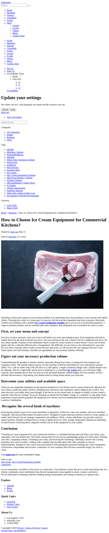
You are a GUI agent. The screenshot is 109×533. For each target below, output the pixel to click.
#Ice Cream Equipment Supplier (21, 175)
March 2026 (12, 208)
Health (10, 135)
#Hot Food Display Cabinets (20, 178)
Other (9, 140)
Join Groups (12, 507)
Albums (10, 485)
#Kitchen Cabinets (15, 152)
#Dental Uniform (14, 180)
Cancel (5, 110)
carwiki (4, 530)
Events (10, 491)
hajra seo (5, 112)
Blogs (3, 213)
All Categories (13, 132)
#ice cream (11, 172)
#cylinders (11, 185)
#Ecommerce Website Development (23, 196)
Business (11, 137)
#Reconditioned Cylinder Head (21, 183)
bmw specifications (17, 530)
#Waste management (16, 188)
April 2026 (12, 205)
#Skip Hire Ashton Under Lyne (21, 193)
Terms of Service (32, 528)
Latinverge (6, 2)
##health (10, 157)
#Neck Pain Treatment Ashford (21, 160)
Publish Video (13, 504)
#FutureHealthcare (15, 155)
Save (13, 110)
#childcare (11, 165)
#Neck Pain (12, 162)
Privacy (21, 528)
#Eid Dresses (13, 167)
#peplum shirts (13, 170)
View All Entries (14, 117)
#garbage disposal (15, 190)
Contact (44, 528)
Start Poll (11, 502)
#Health (10, 149)
